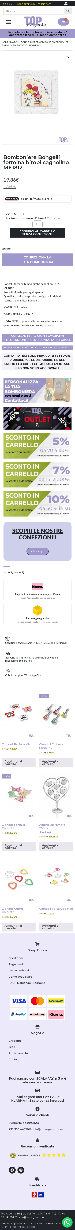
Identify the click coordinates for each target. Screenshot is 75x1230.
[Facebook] (12, 1170)
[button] (8, 21)
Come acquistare (20, 976)
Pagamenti (16, 964)
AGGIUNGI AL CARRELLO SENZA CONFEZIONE (37, 233)
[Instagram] (20, 1170)
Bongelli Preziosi (32, 42)
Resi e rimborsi (19, 970)
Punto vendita (18, 1053)
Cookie (20, 1223)
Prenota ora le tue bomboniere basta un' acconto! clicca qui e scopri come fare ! (37, 34)
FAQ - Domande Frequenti (27, 982)
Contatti (14, 1059)
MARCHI (14, 42)
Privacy (6, 1223)
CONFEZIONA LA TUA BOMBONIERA (37, 260)
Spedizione (16, 958)
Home (5, 42)
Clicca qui (37, 551)
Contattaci (54, 218)
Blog (12, 1047)
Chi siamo (15, 1040)
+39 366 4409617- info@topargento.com (36, 1129)
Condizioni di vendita (42, 1223)
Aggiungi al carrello (13, 763)
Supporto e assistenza (24, 1123)
